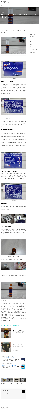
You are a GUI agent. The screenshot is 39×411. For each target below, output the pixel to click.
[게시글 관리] (5, 373)
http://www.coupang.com (6, 356)
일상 (30, 41)
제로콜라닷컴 (5, 2)
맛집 (30, 39)
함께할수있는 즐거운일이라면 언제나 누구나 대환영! (10, 392)
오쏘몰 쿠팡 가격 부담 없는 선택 (8, 357)
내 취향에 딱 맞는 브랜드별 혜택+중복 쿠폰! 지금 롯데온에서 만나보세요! (10, 367)
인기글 (34, 52)
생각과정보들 (32, 36)
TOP (37, 407)
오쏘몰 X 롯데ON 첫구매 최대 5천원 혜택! (10, 365)
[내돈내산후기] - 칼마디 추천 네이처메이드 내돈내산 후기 (10, 325)
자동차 (31, 37)
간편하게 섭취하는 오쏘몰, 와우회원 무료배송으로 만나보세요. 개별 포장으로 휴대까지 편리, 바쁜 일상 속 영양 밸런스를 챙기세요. (10, 360)
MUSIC (31, 44)
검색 (34, 2)
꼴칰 (30, 47)
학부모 (31, 42)
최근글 (31, 52)
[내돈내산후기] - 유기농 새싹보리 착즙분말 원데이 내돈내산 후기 (11, 339)
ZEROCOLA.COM (33, 32)
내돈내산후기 (32, 34)
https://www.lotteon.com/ (6, 363)
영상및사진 (31, 46)
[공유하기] (4, 373)
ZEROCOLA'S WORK (33, 49)
